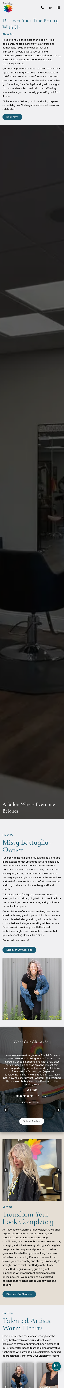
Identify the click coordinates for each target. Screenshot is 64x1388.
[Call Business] (45, 8)
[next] (58, 1110)
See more (32, 1089)
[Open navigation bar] (59, 8)
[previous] (6, 1110)
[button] (53, 8)
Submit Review (31, 1121)
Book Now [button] (12, 117)
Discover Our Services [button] (19, 949)
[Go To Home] (8, 7)
